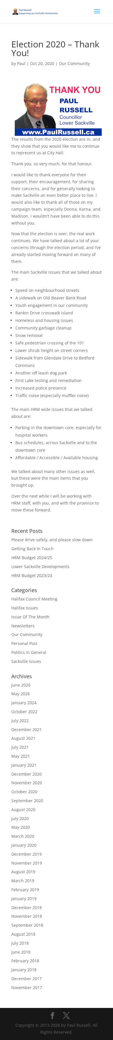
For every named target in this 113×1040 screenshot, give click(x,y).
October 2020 (24, 791)
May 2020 (20, 827)
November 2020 (26, 782)
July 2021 (20, 747)
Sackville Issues (26, 661)
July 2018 (20, 943)
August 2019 (23, 871)
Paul (21, 63)
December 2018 (26, 907)
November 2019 (26, 863)
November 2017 (26, 987)
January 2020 (24, 845)
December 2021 (26, 729)
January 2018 (24, 969)
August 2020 (23, 809)
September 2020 (27, 800)
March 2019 (22, 880)
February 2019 (25, 889)
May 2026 (20, 693)
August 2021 (23, 738)
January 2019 (24, 898)
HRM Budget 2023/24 (31, 575)
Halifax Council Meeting (34, 599)
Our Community (74, 63)
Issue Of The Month (30, 617)
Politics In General (28, 652)
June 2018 (20, 952)
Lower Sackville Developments (40, 566)
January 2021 (24, 765)
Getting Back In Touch (32, 548)
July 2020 (20, 818)
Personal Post (24, 643)
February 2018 (25, 960)
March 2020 (22, 836)
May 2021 (20, 756)
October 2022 (24, 711)
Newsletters (22, 626)
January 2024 (24, 702)
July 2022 (20, 720)
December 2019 (26, 854)
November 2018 (26, 916)
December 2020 (26, 774)
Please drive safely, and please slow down (52, 539)
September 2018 (27, 925)
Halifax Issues (24, 608)
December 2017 (26, 978)
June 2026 (20, 685)
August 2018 (23, 934)
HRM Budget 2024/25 (31, 557)
